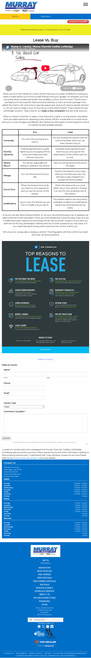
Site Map (48, 653)
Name (7, 370)
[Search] (31, 620)
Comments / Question (15, 411)
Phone (7, 383)
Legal (44, 605)
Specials (44, 585)
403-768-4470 (15, 474)
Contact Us (35, 458)
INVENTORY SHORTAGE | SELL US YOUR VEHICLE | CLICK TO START (45, 30)
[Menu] (86, 4)
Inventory (44, 568)
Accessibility (22, 653)
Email (7, 393)
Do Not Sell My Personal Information (70, 653)
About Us (44, 594)
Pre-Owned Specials (44, 581)
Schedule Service (44, 591)
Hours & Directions (45, 598)
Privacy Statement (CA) (44, 608)
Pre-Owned (44, 574)
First (5, 378)
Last (48, 378)
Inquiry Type (10, 403)
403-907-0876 (13, 476)
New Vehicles (44, 571)
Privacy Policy (20, 458)
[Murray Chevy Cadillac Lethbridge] (21, 7)
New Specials (44, 578)
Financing (44, 601)
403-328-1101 (13, 472)
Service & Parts (44, 588)
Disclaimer (45, 612)
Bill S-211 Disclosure (44, 614)
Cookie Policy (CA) (45, 610)
